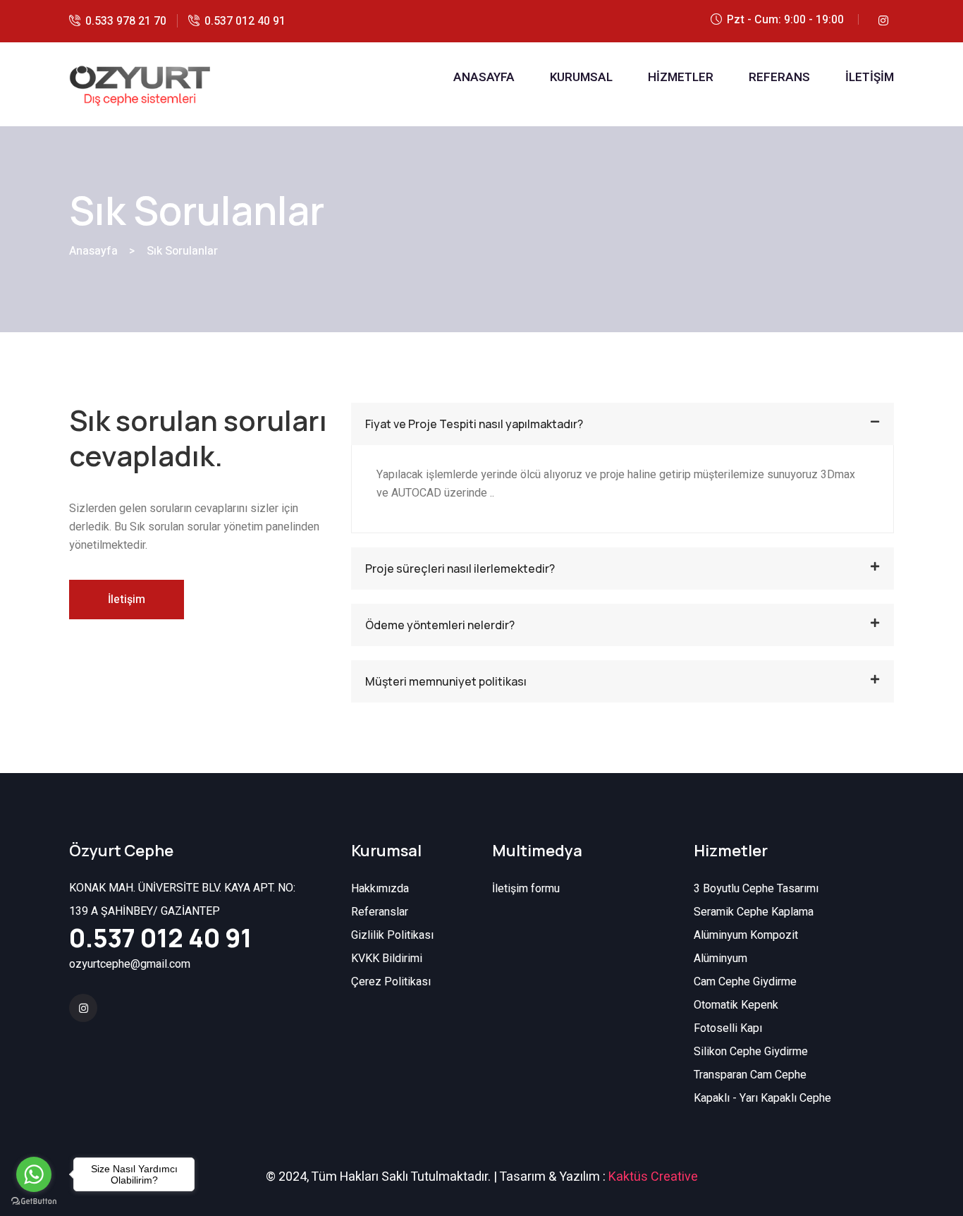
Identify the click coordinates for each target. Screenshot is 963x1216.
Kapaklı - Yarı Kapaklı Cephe (762, 1098)
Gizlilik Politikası (392, 935)
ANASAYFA (484, 78)
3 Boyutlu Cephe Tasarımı (756, 888)
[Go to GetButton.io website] (33, 1201)
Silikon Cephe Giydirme (751, 1051)
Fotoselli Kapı (728, 1028)
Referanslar (379, 912)
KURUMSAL (581, 78)
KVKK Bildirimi (386, 958)
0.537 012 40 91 (245, 21)
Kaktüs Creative (653, 1176)
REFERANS (779, 78)
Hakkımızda (380, 888)
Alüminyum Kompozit (746, 935)
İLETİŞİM (869, 78)
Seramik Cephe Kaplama (754, 912)
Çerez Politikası (391, 981)
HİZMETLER (680, 78)
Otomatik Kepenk (736, 1005)
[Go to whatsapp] (33, 1174)
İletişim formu (526, 888)
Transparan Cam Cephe (750, 1074)
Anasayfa (93, 251)
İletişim (126, 599)
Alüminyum (720, 958)
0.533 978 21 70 (125, 21)
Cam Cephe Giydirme (745, 981)
